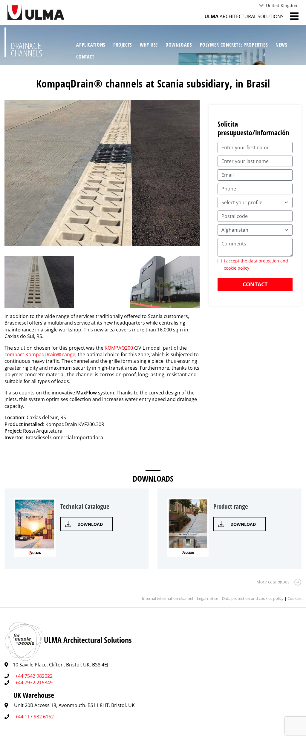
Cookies (294, 598)
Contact (85, 56)
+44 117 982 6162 (34, 716)
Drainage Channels (26, 49)
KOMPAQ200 (119, 348)
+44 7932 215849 (34, 682)
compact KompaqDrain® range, (40, 354)
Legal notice (207, 598)
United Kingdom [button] (282, 5)
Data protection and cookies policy (253, 598)
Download (90, 524)
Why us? (149, 45)
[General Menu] (291, 16)
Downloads (179, 45)
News (281, 45)
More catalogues (273, 582)
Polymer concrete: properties (234, 45)
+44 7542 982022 (34, 676)
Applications (90, 45)
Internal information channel (167, 598)
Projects (122, 45)
